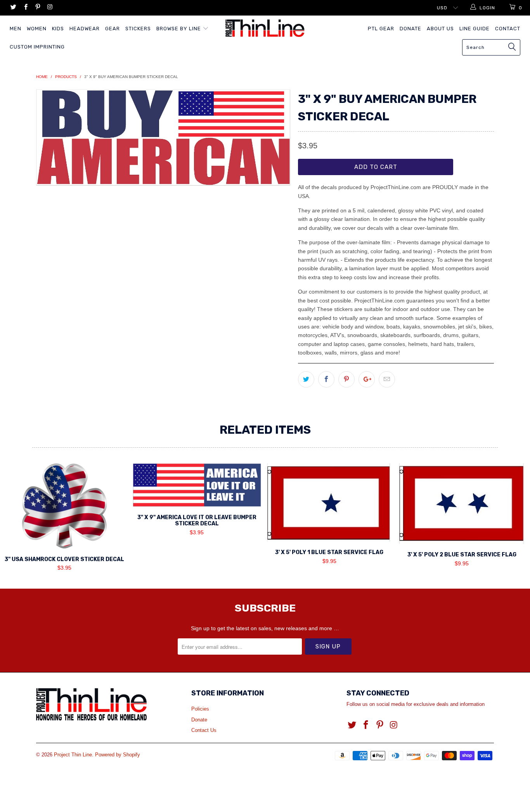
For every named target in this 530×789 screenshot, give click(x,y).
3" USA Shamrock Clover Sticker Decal (64, 506)
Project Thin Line (73, 755)
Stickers (138, 28)
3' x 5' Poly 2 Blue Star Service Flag (462, 503)
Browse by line (179, 28)
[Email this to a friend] (387, 379)
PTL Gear (381, 28)
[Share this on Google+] (367, 379)
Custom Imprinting (37, 47)
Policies (200, 709)
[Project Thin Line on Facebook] (25, 7)
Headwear (84, 28)
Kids (58, 28)
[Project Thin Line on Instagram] (49, 7)
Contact (507, 28)
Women (37, 28)
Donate (410, 28)
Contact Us (204, 730)
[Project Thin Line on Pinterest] (37, 7)
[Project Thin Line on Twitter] (13, 7)
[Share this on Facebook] (326, 379)
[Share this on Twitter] (306, 379)
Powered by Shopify (117, 755)
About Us (440, 28)
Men (15, 28)
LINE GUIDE (474, 28)
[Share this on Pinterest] (346, 379)
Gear (112, 28)
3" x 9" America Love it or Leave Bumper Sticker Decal (197, 485)
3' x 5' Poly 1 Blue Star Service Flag (329, 502)
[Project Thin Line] (265, 28)
